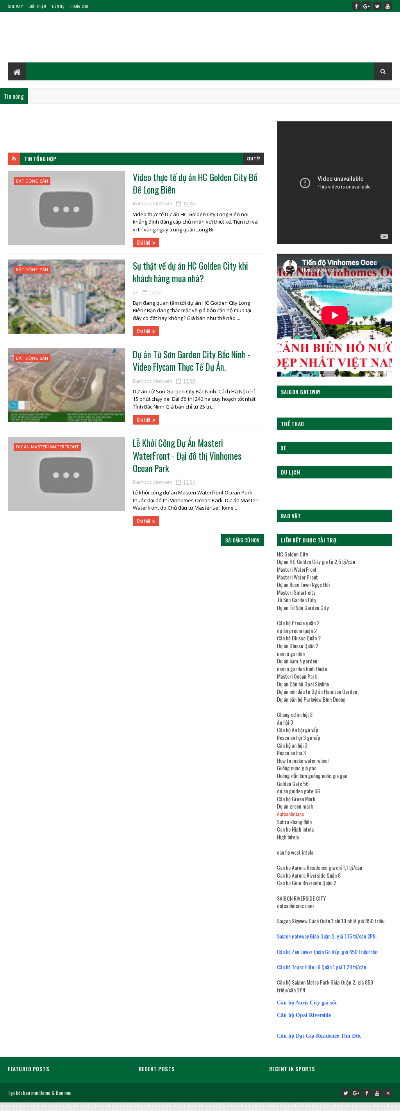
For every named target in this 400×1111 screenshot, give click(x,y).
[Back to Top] (388, 1093)
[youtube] (388, 6)
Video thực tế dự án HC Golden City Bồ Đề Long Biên (195, 183)
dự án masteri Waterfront (47, 447)
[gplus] (366, 6)
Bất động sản (32, 181)
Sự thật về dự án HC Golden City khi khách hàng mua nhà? (190, 272)
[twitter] (377, 6)
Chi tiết (143, 242)
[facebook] (356, 6)
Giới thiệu (37, 6)
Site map (15, 6)
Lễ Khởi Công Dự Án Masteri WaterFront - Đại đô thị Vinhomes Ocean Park (187, 455)
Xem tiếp (253, 159)
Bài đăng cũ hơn (242, 540)
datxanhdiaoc (290, 814)
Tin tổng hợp (40, 159)
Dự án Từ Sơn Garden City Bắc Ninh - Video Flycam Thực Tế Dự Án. (191, 360)
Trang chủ (79, 6)
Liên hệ (58, 6)
